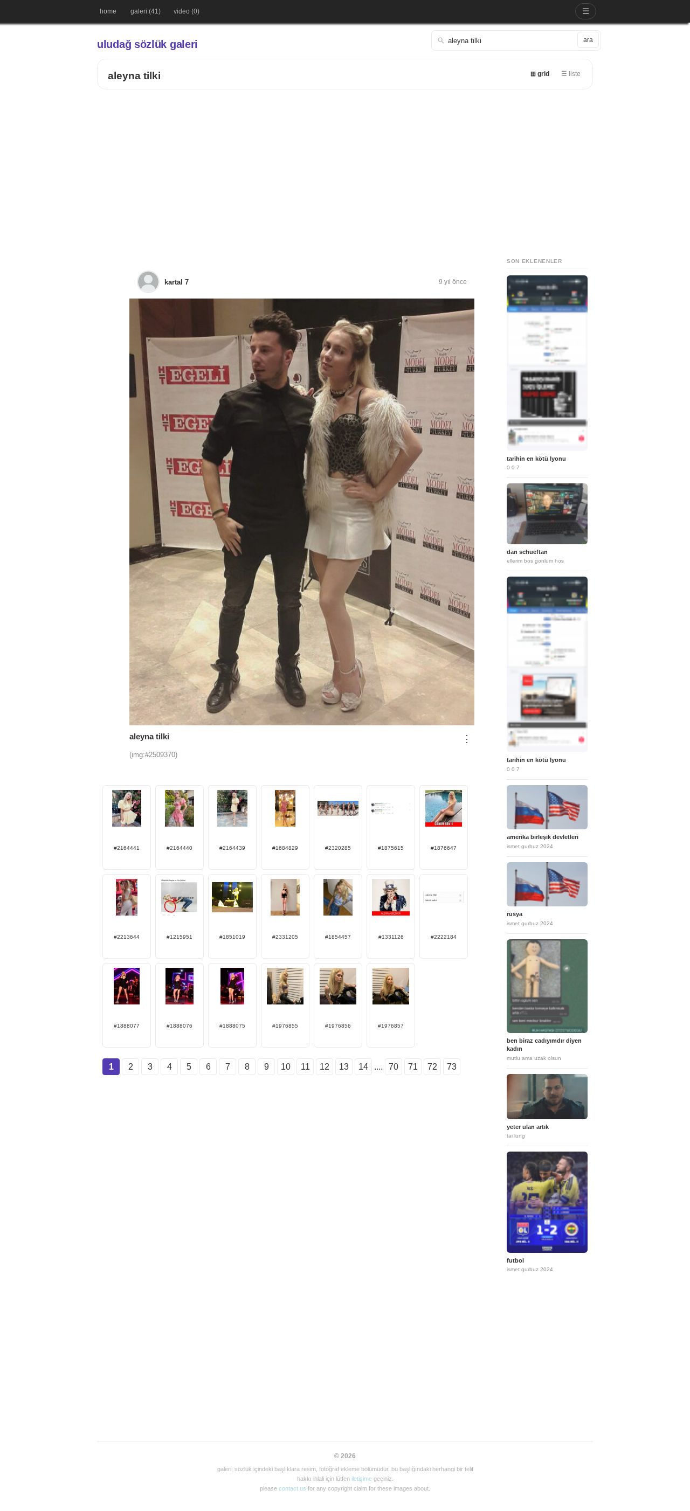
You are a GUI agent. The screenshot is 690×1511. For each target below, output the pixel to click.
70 (393, 1066)
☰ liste (571, 74)
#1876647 (444, 848)
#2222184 (444, 937)
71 (413, 1066)
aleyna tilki (134, 75)
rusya (514, 914)
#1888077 (127, 1026)
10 (286, 1066)
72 (432, 1066)
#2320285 (338, 848)
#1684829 (285, 848)
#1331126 (391, 937)
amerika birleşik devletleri (542, 837)
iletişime (361, 1478)
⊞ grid (539, 74)
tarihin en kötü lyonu (536, 458)
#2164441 (127, 848)
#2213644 (127, 937)
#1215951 (179, 937)
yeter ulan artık (528, 1127)
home (108, 11)
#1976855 (285, 1026)
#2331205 (285, 937)
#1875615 (391, 848)
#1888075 (232, 1026)
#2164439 (232, 848)
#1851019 (232, 937)
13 (344, 1066)
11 (305, 1066)
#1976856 (338, 1026)
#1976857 (391, 1026)
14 (363, 1066)
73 (452, 1066)
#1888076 (179, 1026)
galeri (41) (145, 11)
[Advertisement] (345, 170)
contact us (292, 1488)
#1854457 (338, 937)
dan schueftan (527, 552)
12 (324, 1066)
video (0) (186, 11)
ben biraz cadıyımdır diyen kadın (544, 1044)
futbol (515, 1260)
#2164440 (179, 848)
